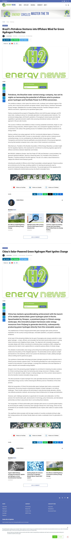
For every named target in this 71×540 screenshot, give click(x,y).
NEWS (20, 5)
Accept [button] (55, 536)
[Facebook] (4, 100)
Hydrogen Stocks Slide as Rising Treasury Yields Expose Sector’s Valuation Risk (35, 226)
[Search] (68, 5)
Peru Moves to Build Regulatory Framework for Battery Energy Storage (16, 226)
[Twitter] (4, 91)
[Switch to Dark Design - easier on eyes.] (66, 5)
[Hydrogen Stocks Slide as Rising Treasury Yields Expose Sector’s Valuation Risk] (35, 218)
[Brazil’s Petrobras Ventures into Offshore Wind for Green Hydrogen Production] (35, 62)
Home (8, 21)
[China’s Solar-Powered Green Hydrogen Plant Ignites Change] (35, 282)
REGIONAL (33, 5)
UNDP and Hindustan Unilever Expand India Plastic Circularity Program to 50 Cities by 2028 (23, 1)
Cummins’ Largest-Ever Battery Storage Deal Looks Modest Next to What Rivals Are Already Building (54, 227)
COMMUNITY (40, 5)
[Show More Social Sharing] (30, 40)
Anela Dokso (9, 36)
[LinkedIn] (4, 85)
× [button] (67, 527)
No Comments (22, 36)
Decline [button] (60, 536)
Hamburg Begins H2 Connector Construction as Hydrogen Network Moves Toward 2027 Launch (35, 475)
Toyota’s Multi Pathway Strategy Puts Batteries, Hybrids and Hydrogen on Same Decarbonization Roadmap (16, 475)
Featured (5, 248)
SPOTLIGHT (26, 5)
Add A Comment (35, 237)
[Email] (4, 94)
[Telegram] (4, 97)
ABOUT (45, 5)
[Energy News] (9, 5)
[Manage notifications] (68, 537)
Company (27, 504)
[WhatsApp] (4, 88)
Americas (12, 21)
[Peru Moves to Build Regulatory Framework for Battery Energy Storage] (16, 218)
